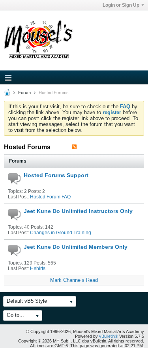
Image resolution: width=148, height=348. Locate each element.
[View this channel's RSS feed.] (74, 147)
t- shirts (37, 268)
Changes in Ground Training (60, 232)
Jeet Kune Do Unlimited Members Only (75, 247)
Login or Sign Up (121, 5)
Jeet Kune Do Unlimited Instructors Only (78, 211)
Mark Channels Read (74, 280)
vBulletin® (108, 336)
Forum (24, 92)
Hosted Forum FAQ (50, 197)
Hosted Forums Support (56, 175)
